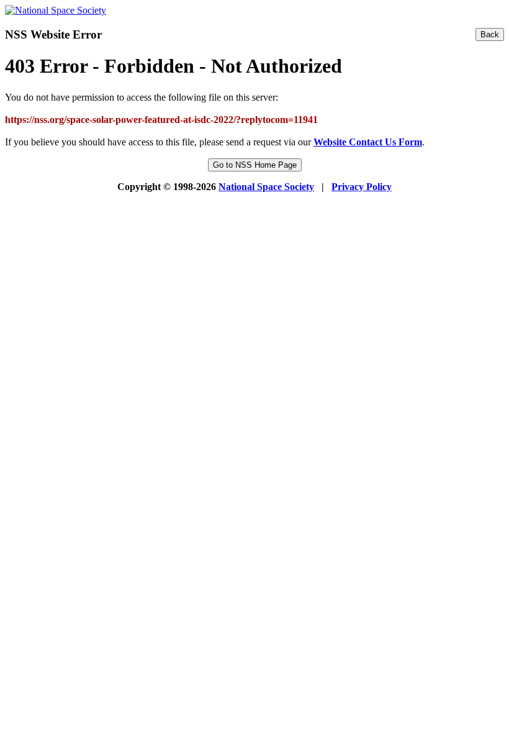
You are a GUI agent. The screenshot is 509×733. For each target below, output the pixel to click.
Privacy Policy (361, 186)
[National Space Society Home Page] (55, 10)
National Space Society (266, 186)
